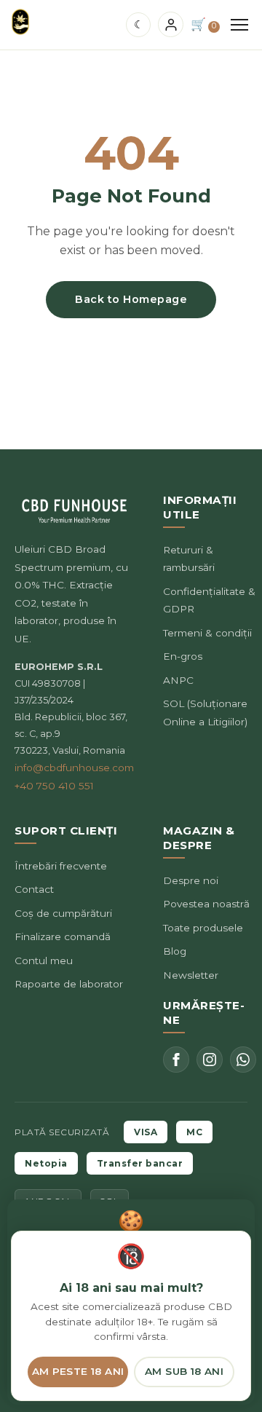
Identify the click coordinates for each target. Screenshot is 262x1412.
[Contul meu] (170, 24)
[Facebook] (176, 1059)
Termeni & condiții (207, 633)
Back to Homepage (131, 299)
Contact (34, 889)
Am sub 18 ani (184, 1371)
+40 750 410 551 (54, 786)
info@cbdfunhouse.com (74, 767)
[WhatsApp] (243, 1059)
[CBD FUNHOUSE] (20, 21)
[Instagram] (209, 1059)
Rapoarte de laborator (69, 984)
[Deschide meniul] (239, 25)
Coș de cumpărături (63, 913)
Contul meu (44, 960)
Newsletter (190, 975)
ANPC (178, 680)
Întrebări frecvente (61, 866)
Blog (174, 951)
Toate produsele (203, 928)
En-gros (182, 656)
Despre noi (190, 880)
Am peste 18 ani (78, 1371)
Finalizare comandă (63, 936)
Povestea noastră (206, 904)
